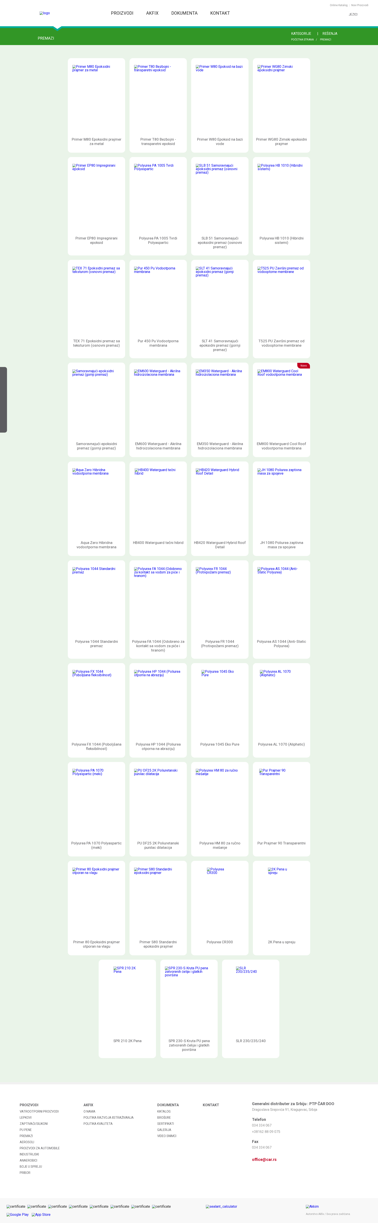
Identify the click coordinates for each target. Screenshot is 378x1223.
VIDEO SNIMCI (166, 1136)
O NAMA (89, 1111)
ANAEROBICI (28, 1160)
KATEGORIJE (301, 33)
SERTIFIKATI (165, 1123)
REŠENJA (330, 33)
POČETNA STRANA (302, 39)
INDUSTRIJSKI (29, 1154)
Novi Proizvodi (359, 5)
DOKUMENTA (185, 13)
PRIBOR (25, 1172)
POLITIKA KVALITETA (98, 1123)
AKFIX (153, 13)
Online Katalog (339, 5)
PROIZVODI (123, 13)
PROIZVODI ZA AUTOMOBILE (40, 1148)
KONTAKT (220, 13)
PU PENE (26, 1130)
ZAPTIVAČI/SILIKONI (34, 1123)
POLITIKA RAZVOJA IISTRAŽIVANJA (109, 1117)
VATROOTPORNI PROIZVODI (39, 1111)
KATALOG (164, 1111)
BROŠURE (164, 1117)
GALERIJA (164, 1130)
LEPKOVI (26, 1117)
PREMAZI (325, 39)
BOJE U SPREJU (31, 1166)
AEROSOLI (27, 1142)
